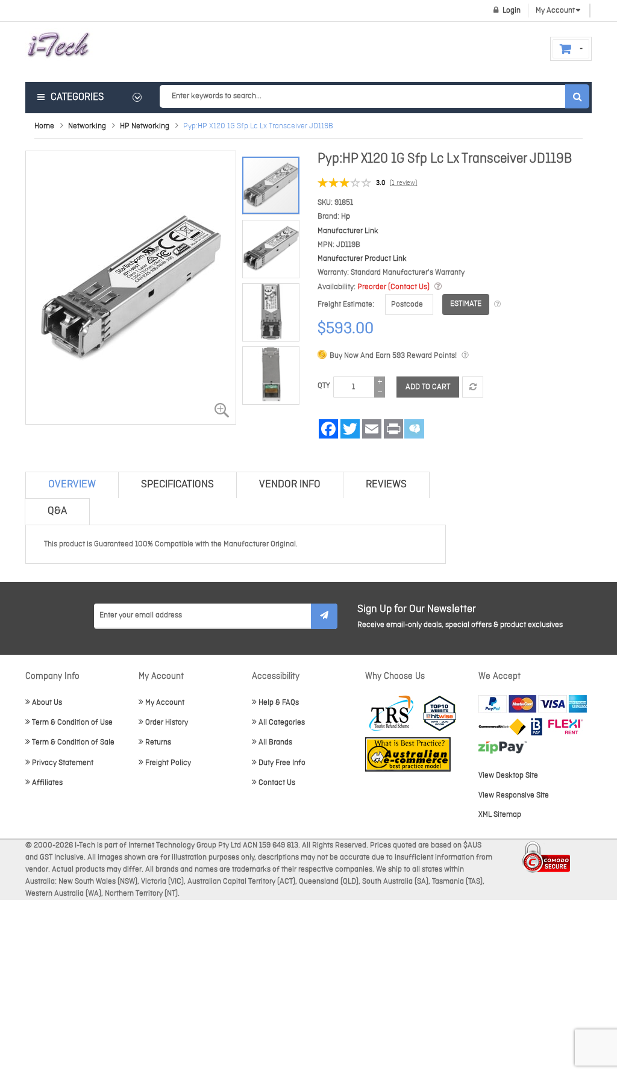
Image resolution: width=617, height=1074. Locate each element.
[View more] (497, 305)
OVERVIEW (72, 485)
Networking (87, 126)
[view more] (438, 287)
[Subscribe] (324, 616)
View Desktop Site (508, 775)
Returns (158, 742)
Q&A (57, 511)
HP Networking (144, 126)
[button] (273, 245)
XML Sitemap (499, 815)
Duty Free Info (281, 763)
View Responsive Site (513, 795)
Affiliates (47, 783)
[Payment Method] (502, 727)
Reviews (386, 485)
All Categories (281, 722)
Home (44, 126)
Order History (166, 722)
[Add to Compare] (472, 387)
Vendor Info (290, 485)
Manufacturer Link (348, 231)
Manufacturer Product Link (362, 259)
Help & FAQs (278, 703)
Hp (345, 216)
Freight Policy (168, 763)
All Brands (275, 742)
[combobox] (374, 96)
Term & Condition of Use (72, 722)
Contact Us (276, 783)
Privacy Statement (62, 763)
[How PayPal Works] (532, 704)
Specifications (177, 485)
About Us (47, 703)
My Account (164, 703)
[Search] (577, 96)
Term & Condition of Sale (73, 742)
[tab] (72, 485)
